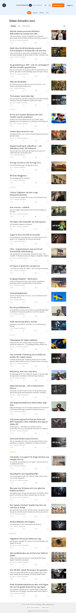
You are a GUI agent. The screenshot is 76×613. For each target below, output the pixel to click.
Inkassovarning (50, 604)
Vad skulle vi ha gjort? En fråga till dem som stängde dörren (29, 458)
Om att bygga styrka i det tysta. (20, 178)
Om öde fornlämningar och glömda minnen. (24, 165)
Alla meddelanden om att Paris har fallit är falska (29, 554)
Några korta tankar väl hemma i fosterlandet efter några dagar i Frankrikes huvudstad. (28, 559)
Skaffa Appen (45, 607)
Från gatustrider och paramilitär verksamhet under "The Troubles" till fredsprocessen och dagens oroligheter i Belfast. (29, 255)
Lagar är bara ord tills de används (25, 235)
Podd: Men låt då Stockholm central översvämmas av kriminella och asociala (28, 49)
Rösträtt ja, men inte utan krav (23, 371)
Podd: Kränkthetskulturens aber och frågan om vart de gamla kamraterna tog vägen (29, 585)
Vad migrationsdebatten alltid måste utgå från (28, 404)
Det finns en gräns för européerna (25, 266)
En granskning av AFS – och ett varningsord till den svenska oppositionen (29, 66)
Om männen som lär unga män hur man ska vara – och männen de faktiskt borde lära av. (27, 85)
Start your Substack (34, 607)
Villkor (43, 604)
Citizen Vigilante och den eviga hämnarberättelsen (24, 193)
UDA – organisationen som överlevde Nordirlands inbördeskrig (26, 250)
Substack (30, 611)
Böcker (42, 13)
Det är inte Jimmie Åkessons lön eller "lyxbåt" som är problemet (26, 115)
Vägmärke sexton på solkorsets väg (25, 539)
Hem (29, 13)
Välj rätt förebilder (18, 82)
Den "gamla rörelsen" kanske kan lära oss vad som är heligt (28, 506)
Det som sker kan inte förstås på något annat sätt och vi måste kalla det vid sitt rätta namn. (27, 152)
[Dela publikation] (49, 5)
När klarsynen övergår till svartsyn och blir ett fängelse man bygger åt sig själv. (29, 542)
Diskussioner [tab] (26, 26)
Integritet (39, 604)
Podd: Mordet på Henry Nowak (23, 322)
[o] (59, 52)
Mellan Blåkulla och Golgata (22, 522)
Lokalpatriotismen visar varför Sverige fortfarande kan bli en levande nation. (29, 135)
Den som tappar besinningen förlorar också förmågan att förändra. (28, 211)
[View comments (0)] (24, 43)
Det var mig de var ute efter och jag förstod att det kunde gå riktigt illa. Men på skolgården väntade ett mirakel (29, 99)
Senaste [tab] (13, 26)
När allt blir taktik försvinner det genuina (28, 570)
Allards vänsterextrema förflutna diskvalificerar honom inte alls (24, 32)
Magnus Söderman (23, 40)
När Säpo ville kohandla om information (28, 222)
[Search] (45, 5)
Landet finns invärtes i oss (21, 131)
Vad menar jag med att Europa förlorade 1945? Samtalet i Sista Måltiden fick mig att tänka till (29, 421)
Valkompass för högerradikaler (24, 340)
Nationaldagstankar (19, 293)
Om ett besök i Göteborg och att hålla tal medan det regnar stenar (28, 355)
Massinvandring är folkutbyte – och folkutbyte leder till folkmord (26, 147)
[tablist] (20, 26)
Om (47, 13)
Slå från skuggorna (18, 175)
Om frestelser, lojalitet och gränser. (21, 224)
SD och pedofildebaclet (20, 307)
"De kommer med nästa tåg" (22, 96)
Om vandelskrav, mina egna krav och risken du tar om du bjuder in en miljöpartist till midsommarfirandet (28, 238)
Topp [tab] (19, 26)
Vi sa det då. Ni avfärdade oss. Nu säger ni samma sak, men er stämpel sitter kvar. (29, 463)
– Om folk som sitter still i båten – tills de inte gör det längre (29, 268)
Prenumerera (58, 5)
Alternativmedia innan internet (24, 439)
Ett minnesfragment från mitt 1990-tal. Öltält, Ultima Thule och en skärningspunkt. (28, 477)
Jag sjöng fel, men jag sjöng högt (24, 474)
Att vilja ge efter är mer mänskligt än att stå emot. (26, 524)
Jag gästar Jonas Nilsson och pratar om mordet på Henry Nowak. (28, 325)
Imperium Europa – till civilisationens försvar (27, 387)
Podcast (35, 13)
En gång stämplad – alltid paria (23, 279)
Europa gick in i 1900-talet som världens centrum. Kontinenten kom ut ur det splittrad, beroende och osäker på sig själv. (29, 427)
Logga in (70, 5)
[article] (38, 37)
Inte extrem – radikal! (19, 207)
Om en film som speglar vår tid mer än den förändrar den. (28, 197)
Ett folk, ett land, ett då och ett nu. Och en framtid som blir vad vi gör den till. (28, 296)
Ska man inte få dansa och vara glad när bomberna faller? (27, 489)
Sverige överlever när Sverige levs (25, 163)
